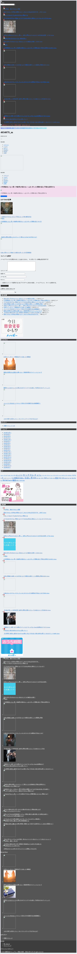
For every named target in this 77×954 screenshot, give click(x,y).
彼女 (57, 478)
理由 (73, 478)
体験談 (16, 478)
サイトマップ (7, 946)
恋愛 (63, 478)
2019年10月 (7, 455)
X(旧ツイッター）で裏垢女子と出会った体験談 (17, 307)
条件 (68, 478)
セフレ (39, 475)
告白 (37, 478)
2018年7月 (7, 465)
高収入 (17, 480)
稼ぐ (1, 480)
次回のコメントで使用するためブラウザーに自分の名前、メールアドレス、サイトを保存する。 (29, 282)
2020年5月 (7, 443)
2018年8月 (7, 464)
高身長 (23, 480)
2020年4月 (7, 445)
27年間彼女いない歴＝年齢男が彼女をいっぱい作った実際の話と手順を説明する (24, 128)
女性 (51, 478)
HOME (2, 941)
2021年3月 (7, 436)
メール (3, 276)
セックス (19, 475)
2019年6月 (7, 458)
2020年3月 (7, 446)
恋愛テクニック (9, 426)
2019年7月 (7, 457)
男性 (75, 478)
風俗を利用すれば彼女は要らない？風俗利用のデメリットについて (23, 311)
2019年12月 (7, 452)
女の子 (48, 478)
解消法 (10, 480)
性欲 (60, 478)
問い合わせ (7, 944)
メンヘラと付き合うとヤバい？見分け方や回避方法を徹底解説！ (22, 309)
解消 (7, 480)
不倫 (12, 478)
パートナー (56, 475)
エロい (9, 475)
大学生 (42, 478)
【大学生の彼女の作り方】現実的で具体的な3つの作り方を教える (22, 312)
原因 (34, 478)
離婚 (14, 480)
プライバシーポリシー (7, 949)
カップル (13, 475)
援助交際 (66, 478)
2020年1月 (7, 450)
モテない (70, 475)
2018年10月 (7, 462)
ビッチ (60, 475)
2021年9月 (7, 434)
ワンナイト (8, 478)
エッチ (6, 475)
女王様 (53, 478)
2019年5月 (7, 460)
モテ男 (4, 478)
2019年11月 (7, 453)
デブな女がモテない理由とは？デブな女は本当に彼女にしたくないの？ (24, 302)
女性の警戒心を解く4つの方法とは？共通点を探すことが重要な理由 (23, 304)
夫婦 (45, 478)
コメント (4, 270)
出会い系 (29, 478)
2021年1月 (7, 438)
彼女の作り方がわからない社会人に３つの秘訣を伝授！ (20, 298)
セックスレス (29, 475)
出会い (22, 478)
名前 (3, 273)
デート (48, 475)
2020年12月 (7, 439)
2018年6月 (7, 467)
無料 (70, 478)
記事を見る (4, 196)
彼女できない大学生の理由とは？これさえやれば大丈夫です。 (21, 314)
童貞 (4, 480)
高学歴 (20, 480)
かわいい (2, 475)
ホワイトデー (65, 475)
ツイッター (44, 475)
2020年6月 (7, 441)
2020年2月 (7, 448)
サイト (2, 279)
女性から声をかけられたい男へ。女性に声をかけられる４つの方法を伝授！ (25, 305)
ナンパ (51, 475)
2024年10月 (7, 432)
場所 (39, 478)
